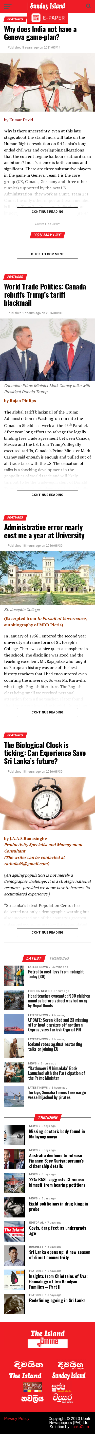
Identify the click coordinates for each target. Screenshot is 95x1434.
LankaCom (79, 1426)
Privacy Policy (16, 1418)
